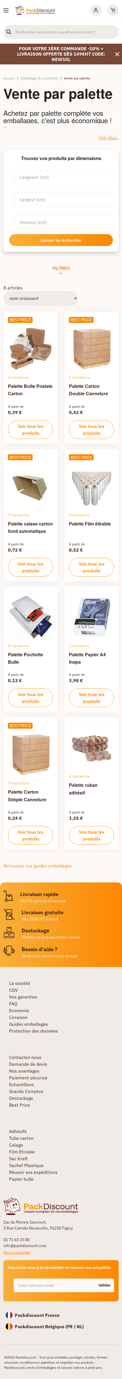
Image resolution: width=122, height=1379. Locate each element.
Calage (16, 1145)
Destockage (21, 1098)
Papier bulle (21, 1179)
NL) (80, 1326)
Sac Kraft (18, 1158)
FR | (72, 1326)
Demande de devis (28, 1064)
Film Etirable (22, 1152)
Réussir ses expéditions (33, 1172)
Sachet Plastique (26, 1165)
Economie (19, 1010)
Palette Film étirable (90, 523)
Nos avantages (24, 1071)
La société (19, 983)
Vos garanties (23, 997)
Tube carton (21, 1138)
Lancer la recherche (61, 240)
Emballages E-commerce (39, 78)
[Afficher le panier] (113, 10)
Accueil (9, 78)
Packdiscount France (37, 1315)
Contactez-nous (25, 1057)
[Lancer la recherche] (8, 32)
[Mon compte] (96, 10)
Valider (104, 1285)
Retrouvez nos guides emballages (37, 866)
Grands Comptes (26, 1091)
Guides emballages (28, 1024)
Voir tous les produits (30, 429)
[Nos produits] (6, 10)
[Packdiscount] (35, 9)
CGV (13, 990)
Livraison (18, 1017)
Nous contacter (17, 1252)
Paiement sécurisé (28, 1078)
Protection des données (33, 1031)
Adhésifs (18, 1131)
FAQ (13, 1003)
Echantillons (21, 1084)
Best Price (19, 1105)
